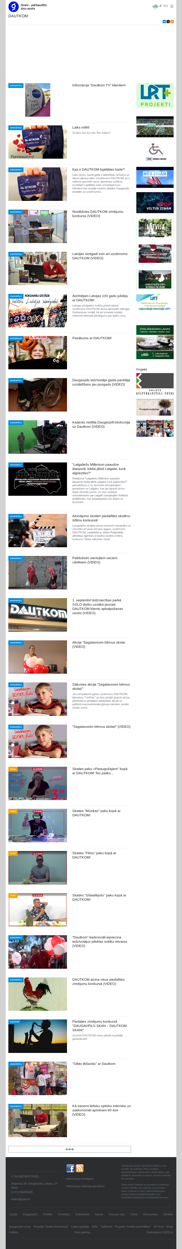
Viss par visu (117, 1214)
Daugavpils (30, 1214)
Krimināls (64, 1214)
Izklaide (168, 1214)
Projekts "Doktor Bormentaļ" (51, 1226)
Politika (47, 1214)
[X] (168, 21)
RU (166, 5)
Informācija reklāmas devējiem (85, 1186)
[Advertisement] (91, 54)
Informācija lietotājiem (80, 1178)
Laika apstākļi (80, 1226)
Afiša (95, 1226)
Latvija (13, 1214)
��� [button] (69, 1149)
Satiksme (106, 1226)
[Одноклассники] (172, 21)
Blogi (169, 1226)
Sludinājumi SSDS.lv (159, 1232)
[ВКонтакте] (164, 21)
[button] (171, 5)
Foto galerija (82, 1232)
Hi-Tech (159, 1226)
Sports (99, 1214)
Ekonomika (150, 1214)
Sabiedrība (82, 1214)
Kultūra (13, 1232)
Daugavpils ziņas (20, 1226)
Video (134, 1214)
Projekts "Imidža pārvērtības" (133, 1226)
